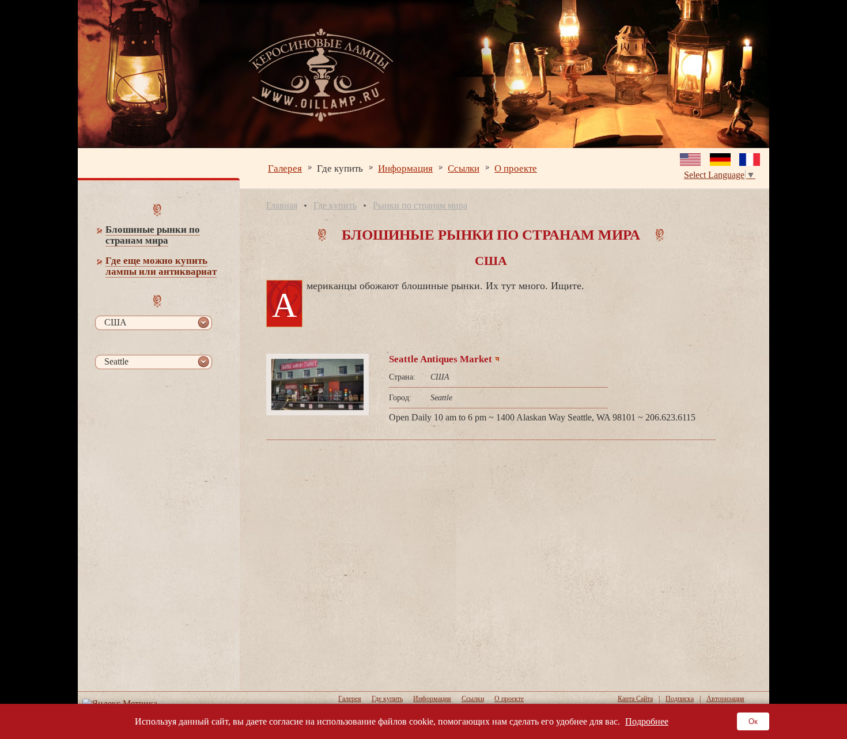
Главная (281, 205)
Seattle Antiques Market (440, 359)
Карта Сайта (635, 699)
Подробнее (646, 721)
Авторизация (725, 699)
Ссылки (463, 168)
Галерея (285, 168)
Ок (753, 721)
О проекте (515, 168)
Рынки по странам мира (420, 205)
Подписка (680, 699)
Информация (405, 168)
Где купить (340, 168)
